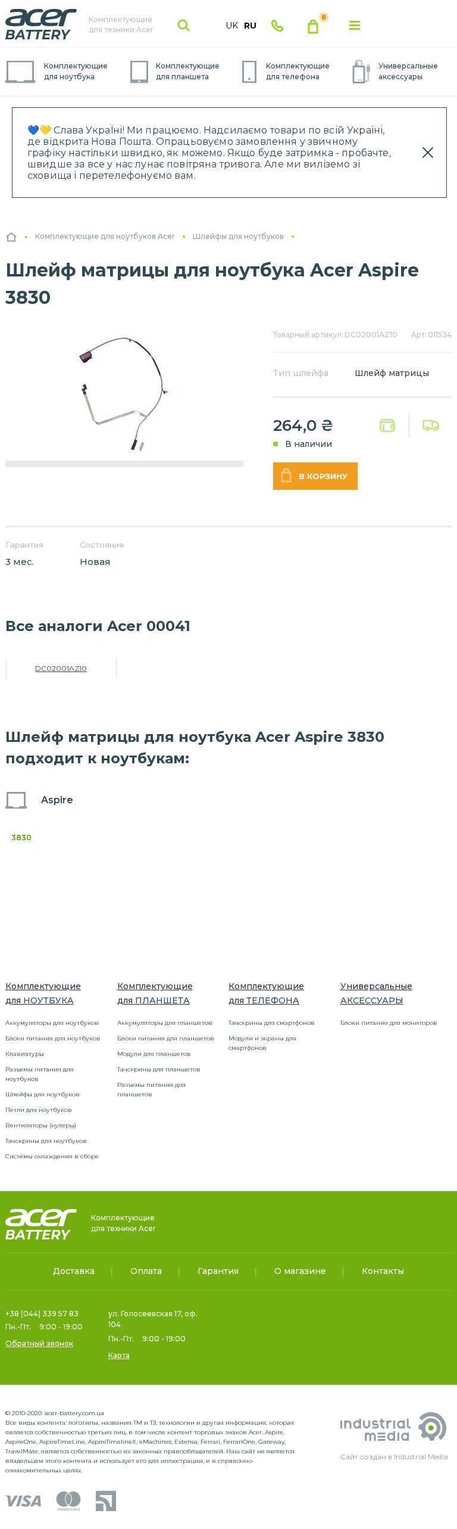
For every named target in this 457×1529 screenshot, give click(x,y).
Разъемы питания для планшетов (151, 1089)
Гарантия (218, 1271)
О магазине (300, 1271)
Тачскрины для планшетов (159, 1069)
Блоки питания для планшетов (165, 1038)
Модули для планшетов (154, 1054)
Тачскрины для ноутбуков (46, 1141)
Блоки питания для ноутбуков (53, 1038)
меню (355, 26)
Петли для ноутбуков (38, 1110)
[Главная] (11, 237)
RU (250, 25)
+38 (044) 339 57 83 (42, 1313)
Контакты (383, 1271)
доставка (431, 425)
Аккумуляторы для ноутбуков (52, 1023)
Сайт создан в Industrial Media (394, 1456)
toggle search (184, 26)
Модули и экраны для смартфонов (262, 1043)
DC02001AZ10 (61, 668)
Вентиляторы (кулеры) (40, 1125)
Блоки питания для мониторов (388, 1023)
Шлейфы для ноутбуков (42, 1094)
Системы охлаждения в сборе (52, 1156)
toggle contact (277, 26)
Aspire (57, 800)
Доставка (74, 1271)
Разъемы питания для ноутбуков (39, 1074)
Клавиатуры (24, 1054)
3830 (21, 837)
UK (232, 25)
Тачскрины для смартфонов (271, 1023)
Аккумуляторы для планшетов (164, 1023)
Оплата (387, 425)
